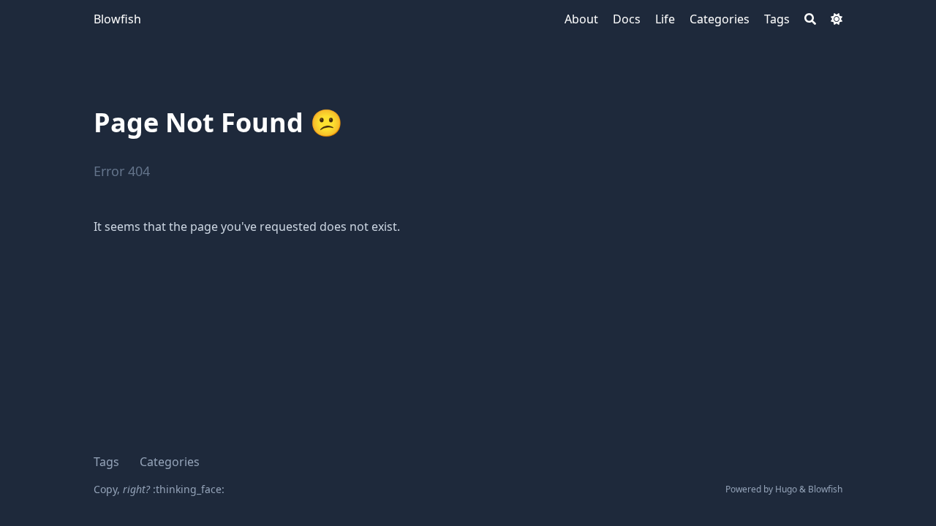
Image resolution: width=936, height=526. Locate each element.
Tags (106, 462)
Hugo (786, 489)
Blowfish (117, 19)
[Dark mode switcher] (836, 19)
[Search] (810, 19)
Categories (170, 462)
